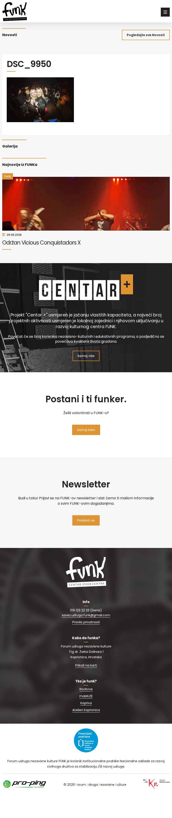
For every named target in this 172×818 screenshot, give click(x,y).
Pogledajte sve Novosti (146, 35)
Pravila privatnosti (86, 622)
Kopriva (86, 703)
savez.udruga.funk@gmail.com (86, 615)
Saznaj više (86, 356)
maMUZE (86, 696)
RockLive (86, 689)
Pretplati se (86, 520)
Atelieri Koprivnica (86, 710)
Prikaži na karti (86, 665)
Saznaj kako (86, 430)
